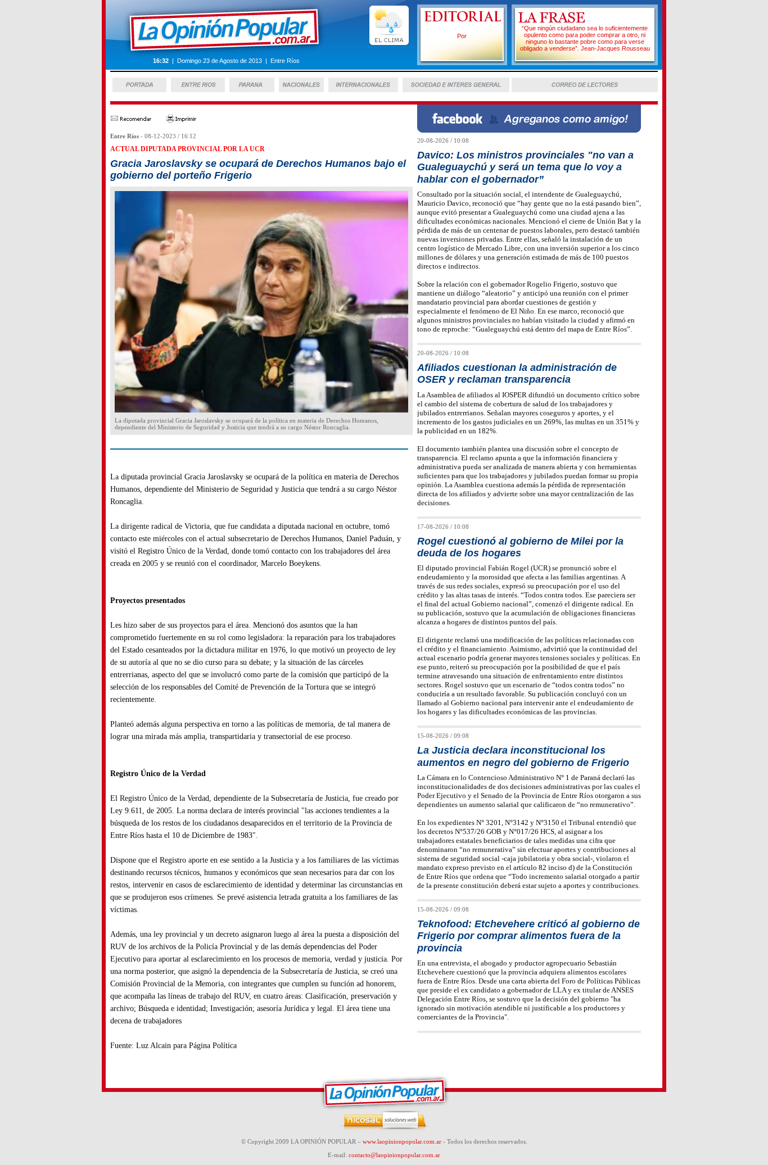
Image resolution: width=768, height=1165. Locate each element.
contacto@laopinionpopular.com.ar (394, 1155)
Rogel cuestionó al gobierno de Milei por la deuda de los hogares (520, 547)
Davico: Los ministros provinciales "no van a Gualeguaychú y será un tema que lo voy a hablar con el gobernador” (525, 167)
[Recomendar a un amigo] (130, 120)
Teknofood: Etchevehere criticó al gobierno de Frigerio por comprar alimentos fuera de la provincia (528, 936)
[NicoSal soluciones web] (384, 1129)
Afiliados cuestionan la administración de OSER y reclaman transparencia (517, 373)
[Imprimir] (181, 120)
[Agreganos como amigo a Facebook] (529, 129)
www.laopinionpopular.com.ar (402, 1141)
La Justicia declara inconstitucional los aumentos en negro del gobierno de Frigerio (523, 756)
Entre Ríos (124, 136)
